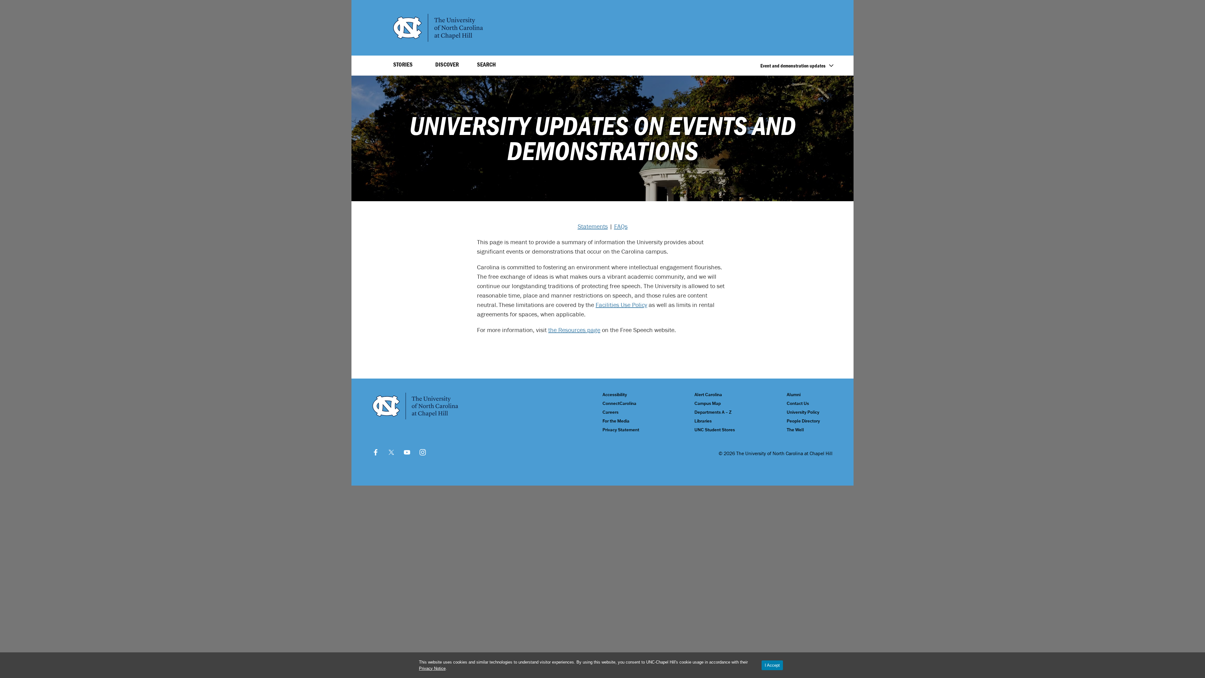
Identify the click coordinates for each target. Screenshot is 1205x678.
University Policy (803, 412)
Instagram (423, 452)
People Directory (803, 421)
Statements (593, 226)
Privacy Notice (432, 668)
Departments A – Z (712, 412)
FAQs (621, 226)
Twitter (391, 452)
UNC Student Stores (714, 430)
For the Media (615, 421)
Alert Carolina (708, 395)
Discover (447, 64)
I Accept (772, 665)
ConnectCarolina (619, 403)
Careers (610, 412)
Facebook (375, 452)
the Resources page (574, 330)
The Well (795, 430)
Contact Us (798, 403)
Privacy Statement (620, 430)
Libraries (703, 421)
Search (486, 64)
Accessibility (614, 395)
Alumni (794, 395)
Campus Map (707, 403)
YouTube (407, 452)
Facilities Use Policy (621, 305)
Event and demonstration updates (793, 65)
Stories (403, 64)
